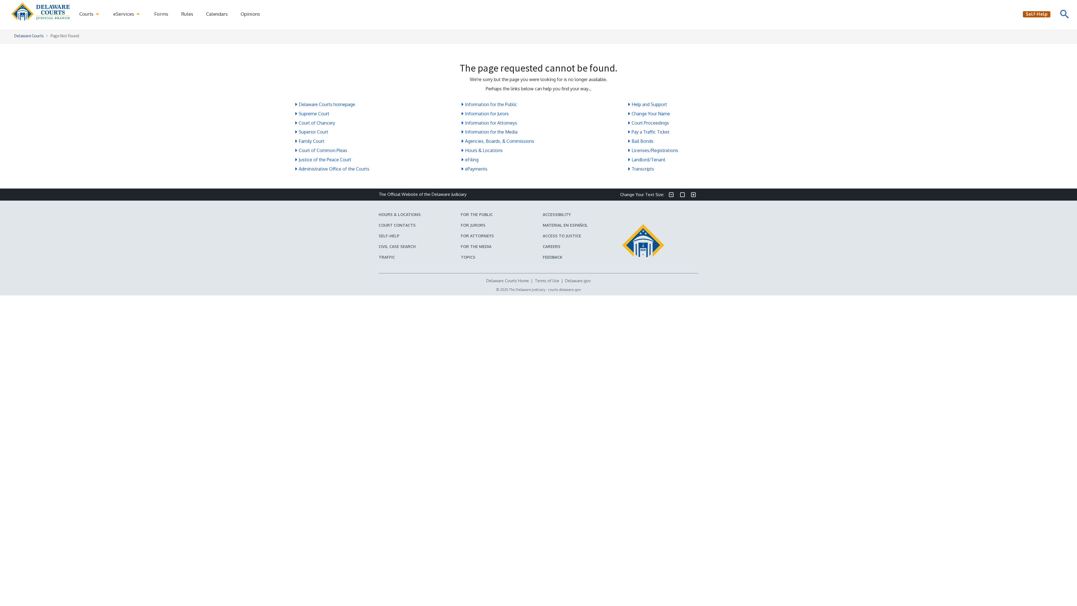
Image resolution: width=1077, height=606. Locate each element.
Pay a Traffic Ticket (650, 132)
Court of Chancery (317, 123)
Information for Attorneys (491, 123)
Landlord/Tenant (648, 159)
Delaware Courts (29, 35)
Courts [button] (87, 14)
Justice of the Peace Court (325, 159)
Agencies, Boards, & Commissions (499, 141)
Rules (187, 14)
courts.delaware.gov (564, 290)
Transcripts (643, 169)
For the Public (477, 214)
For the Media (476, 246)
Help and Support (649, 104)
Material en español (565, 225)
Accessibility (557, 214)
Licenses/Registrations (655, 150)
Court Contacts (397, 225)
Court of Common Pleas (323, 150)
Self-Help (389, 235)
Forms (161, 14)
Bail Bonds (642, 141)
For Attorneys (477, 235)
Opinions (250, 14)
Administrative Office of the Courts (334, 169)
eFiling (471, 159)
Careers (551, 246)
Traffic (387, 257)
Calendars (217, 14)
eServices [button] (124, 14)
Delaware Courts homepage (327, 104)
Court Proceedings (650, 123)
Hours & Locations (484, 150)
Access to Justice (562, 235)
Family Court (311, 141)
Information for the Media (491, 132)
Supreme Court (314, 113)
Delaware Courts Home (507, 280)
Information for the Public (491, 104)
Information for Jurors (487, 113)
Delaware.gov (578, 280)
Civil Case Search (397, 246)
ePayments (476, 169)
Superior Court (313, 132)
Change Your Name (651, 113)
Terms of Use (547, 280)
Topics (468, 257)
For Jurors (473, 225)
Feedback (552, 257)
